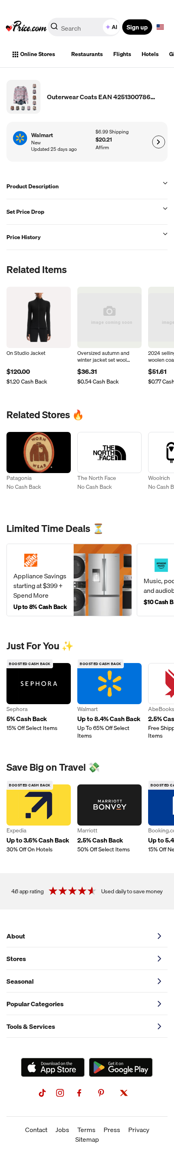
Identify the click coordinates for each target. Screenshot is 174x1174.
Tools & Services (30, 1026)
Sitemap (87, 1139)
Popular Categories (35, 1004)
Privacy (138, 1129)
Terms (86, 1129)
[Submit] (54, 28)
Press (112, 1129)
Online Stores (37, 54)
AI (114, 27)
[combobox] (84, 27)
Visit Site (158, 142)
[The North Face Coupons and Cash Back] (109, 466)
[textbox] (160, 27)
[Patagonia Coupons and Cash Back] (38, 466)
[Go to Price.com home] (26, 27)
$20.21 (103, 140)
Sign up (137, 27)
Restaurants (87, 54)
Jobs (62, 1129)
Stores (16, 958)
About (15, 936)
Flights (122, 54)
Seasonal (20, 981)
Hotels (150, 54)
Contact (36, 1129)
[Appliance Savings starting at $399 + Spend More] (69, 580)
